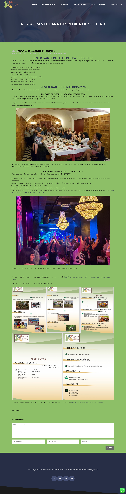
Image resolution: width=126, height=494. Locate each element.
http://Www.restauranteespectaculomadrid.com (87, 403)
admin (41, 53)
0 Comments (49, 53)
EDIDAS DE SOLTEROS (38, 192)
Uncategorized (31, 53)
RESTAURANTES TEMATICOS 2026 (63, 87)
